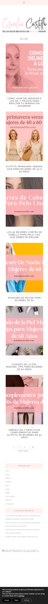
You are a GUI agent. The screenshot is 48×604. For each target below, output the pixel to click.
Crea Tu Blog (9, 496)
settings (21, 596)
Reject (16, 600)
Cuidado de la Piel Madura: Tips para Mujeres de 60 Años (24, 367)
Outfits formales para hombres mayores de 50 (21, 537)
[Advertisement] (24, 579)
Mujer (20, 95)
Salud (7, 485)
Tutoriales (32, 358)
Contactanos (9, 504)
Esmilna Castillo (24, 24)
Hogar (7, 489)
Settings (26, 600)
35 (33, 447)
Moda (13, 95)
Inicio (7, 471)
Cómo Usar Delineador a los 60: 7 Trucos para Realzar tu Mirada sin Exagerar (24, 102)
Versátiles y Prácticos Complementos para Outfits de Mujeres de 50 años (24, 434)
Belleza (21, 229)
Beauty (14, 295)
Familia (7, 493)
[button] (24, 2)
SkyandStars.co (31, 551)
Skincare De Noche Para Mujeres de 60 (24, 299)
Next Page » (24, 451)
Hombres (8, 482)
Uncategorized (30, 95)
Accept (7, 600)
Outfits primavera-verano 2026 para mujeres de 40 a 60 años (24, 169)
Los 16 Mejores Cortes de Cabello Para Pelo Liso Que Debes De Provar (24, 234)
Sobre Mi (8, 500)
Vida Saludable (31, 295)
